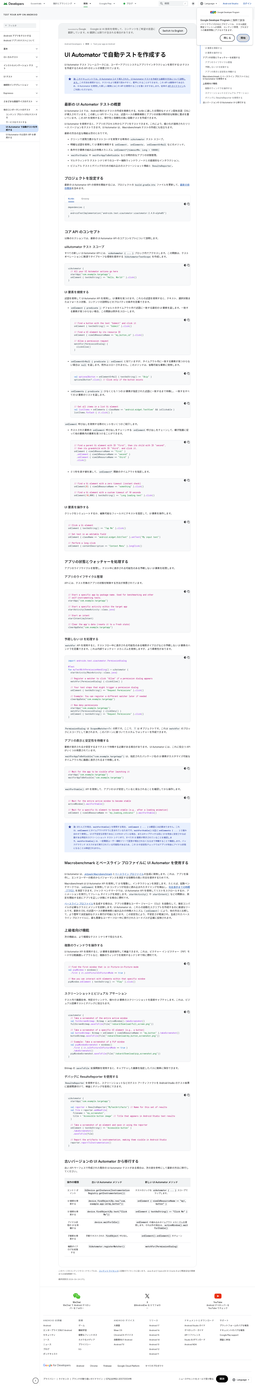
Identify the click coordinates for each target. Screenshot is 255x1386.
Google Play (105, 3)
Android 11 (154, 1354)
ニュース (47, 1344)
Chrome (94, 1366)
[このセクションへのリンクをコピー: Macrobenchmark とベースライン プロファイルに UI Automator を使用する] (67, 868)
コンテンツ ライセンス (108, 1271)
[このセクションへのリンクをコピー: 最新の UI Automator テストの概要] (124, 105)
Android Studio (230, 3)
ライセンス (64, 1379)
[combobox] (173, 3)
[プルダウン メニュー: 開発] (92, 3)
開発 (86, 3)
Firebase (107, 1366)
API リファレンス (192, 1335)
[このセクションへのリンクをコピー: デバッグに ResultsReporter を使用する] (121, 1077)
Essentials (36, 3)
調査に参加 (225, 1339)
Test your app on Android (20, 14)
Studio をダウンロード (194, 1339)
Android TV (119, 1344)
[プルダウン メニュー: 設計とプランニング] (76, 3)
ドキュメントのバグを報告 (232, 1330)
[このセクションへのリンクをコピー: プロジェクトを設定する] (106, 178)
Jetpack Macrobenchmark (98, 874)
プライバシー (85, 1344)
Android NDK (190, 1344)
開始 (243, 38)
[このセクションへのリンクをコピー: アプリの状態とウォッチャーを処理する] (131, 562)
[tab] (71, 198)
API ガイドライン (176, 86)
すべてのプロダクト (154, 1366)
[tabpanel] (127, 211)
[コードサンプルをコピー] (188, 204)
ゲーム (82, 1325)
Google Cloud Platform (128, 1366)
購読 (222, 1378)
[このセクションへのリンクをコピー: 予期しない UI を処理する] (101, 639)
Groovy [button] (85, 198)
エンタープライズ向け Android (57, 1330)
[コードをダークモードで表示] (185, 204)
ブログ (129, 3)
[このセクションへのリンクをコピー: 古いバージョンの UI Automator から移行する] (141, 1162)
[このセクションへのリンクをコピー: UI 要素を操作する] (92, 507)
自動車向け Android (123, 1339)
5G (80, 1349)
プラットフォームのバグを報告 (234, 1325)
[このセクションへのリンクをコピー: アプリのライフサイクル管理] (106, 577)
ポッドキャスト (50, 1354)
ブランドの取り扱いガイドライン (87, 1379)
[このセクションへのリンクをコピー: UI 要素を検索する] (92, 292)
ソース (46, 1339)
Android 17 (154, 1325)
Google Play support (229, 1335)
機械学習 (83, 1330)
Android (47, 1325)
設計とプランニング (62, 3)
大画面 (117, 1325)
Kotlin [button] (71, 198)
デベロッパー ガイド (193, 1330)
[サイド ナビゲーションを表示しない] (36, 1381)
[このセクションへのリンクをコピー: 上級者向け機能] (92, 930)
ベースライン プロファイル (129, 874)
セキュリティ (49, 1335)
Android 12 (154, 1349)
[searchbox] (20, 25)
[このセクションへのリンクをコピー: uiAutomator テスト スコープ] (107, 247)
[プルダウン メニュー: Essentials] (46, 3)
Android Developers (73, 44)
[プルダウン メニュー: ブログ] (137, 3)
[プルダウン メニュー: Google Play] (116, 3)
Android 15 (154, 1335)
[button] (17, 48)
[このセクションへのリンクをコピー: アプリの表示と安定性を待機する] (112, 741)
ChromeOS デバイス (123, 1335)
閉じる (227, 38)
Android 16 (154, 1330)
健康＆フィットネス (88, 1335)
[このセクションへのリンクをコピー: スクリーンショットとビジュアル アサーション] (130, 994)
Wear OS (118, 1330)
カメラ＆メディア (87, 1339)
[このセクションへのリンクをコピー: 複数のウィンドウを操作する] (106, 945)
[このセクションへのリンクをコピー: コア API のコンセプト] (103, 232)
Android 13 (154, 1344)
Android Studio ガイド (194, 1325)
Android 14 (154, 1339)
